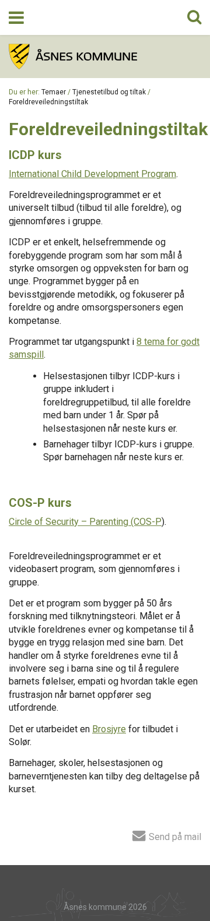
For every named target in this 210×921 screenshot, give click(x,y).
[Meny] (16, 17)
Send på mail (173, 836)
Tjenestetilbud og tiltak (109, 92)
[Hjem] (105, 56)
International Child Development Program (92, 173)
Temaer (53, 92)
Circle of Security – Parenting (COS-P (85, 521)
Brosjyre (109, 729)
